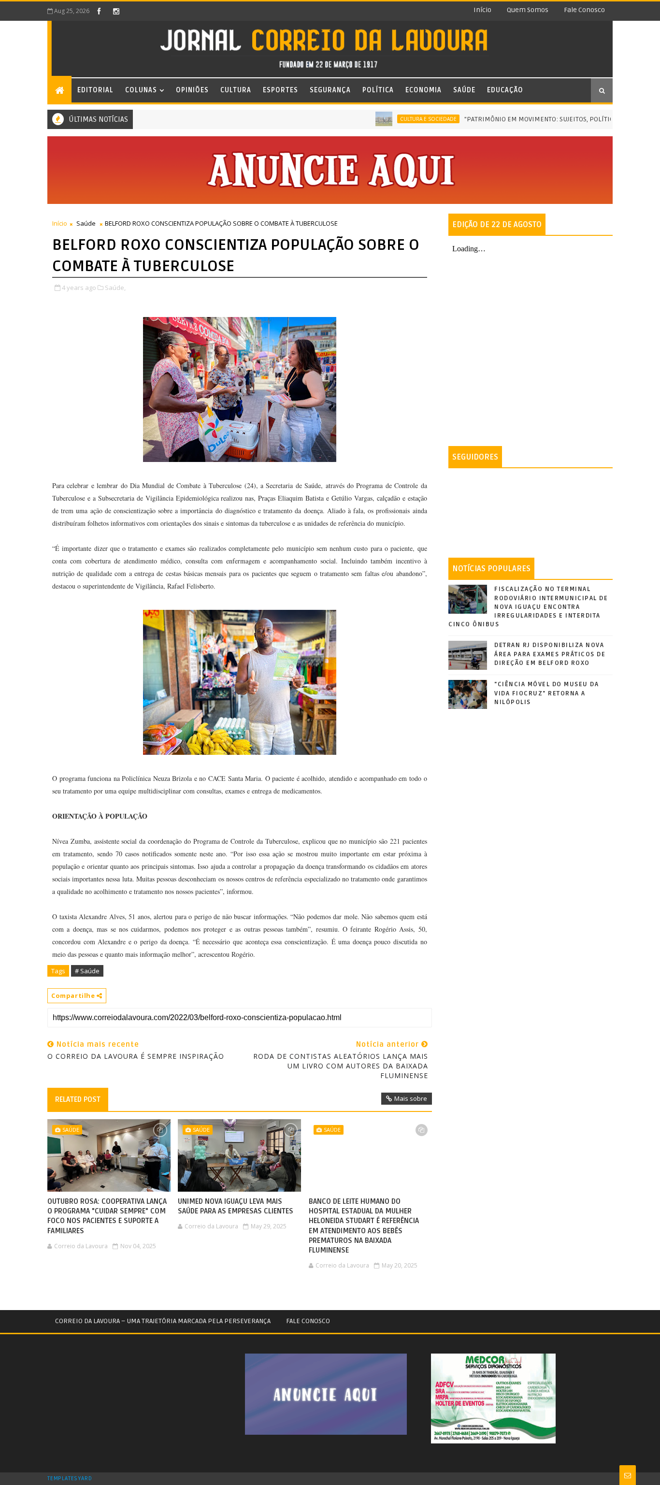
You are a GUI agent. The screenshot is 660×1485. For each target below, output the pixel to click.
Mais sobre (410, 1098)
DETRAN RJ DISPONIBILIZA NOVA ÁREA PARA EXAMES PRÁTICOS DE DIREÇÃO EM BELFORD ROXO (549, 653)
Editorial (95, 90)
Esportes (280, 90)
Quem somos (527, 10)
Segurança (330, 90)
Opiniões (192, 90)
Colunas (141, 90)
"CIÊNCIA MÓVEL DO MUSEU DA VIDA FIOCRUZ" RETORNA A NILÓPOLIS (546, 693)
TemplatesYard (69, 1478)
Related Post (77, 1099)
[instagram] (116, 11)
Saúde (464, 90)
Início (482, 10)
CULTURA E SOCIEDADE (399, 118)
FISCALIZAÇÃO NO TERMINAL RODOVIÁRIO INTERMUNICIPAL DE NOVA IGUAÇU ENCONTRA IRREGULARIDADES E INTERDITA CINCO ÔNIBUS (528, 606)
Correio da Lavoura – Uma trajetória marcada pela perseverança (163, 1321)
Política (378, 90)
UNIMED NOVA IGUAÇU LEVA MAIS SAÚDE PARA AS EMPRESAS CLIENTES (235, 1206)
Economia (423, 90)
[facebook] (99, 11)
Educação (505, 90)
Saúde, (115, 287)
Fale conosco (584, 10)
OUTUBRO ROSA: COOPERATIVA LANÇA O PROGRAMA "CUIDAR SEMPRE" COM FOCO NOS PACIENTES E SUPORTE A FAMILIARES (107, 1216)
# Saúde (87, 970)
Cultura (235, 90)
